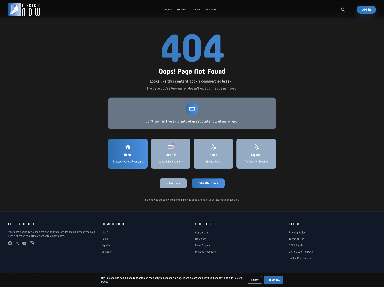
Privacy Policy (297, 232)
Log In (366, 9)
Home (168, 9)
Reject (255, 280)
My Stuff (210, 9)
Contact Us (201, 232)
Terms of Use (296, 239)
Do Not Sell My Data (301, 251)
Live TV (196, 9)
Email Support (203, 245)
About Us (200, 239)
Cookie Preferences (300, 258)
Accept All (273, 280)
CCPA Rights (296, 245)
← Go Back (173, 183)
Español (182, 9)
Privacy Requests (205, 251)
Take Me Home (208, 183)
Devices (106, 251)
